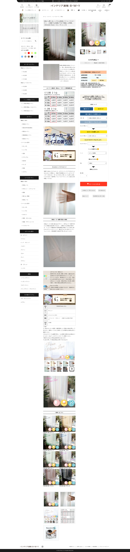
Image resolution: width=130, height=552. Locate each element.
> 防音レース (25, 199)
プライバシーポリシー (104, 546)
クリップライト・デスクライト (28, 288)
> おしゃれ (24, 146)
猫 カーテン (23, 46)
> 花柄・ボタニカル (27, 218)
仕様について (93, 104)
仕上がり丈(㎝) (83, 143)
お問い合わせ (79, 546)
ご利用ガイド (107, 11)
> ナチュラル (25, 157)
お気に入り (87, 63)
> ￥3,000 (24, 86)
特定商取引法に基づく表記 (99, 196)
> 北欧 (23, 153)
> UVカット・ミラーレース (28, 188)
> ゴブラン (24, 171)
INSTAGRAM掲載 (92, 11)
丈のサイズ (100, 108)
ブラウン (23, 260)
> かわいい (24, 214)
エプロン (23, 302)
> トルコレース (25, 225)
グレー (22, 257)
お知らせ (100, 11)
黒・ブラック (24, 264)
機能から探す (24, 120)
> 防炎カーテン (25, 124)
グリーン (23, 249)
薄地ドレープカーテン (26, 82)
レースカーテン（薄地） (58, 16)
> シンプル (24, 149)
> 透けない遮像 (25, 196)
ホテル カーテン (24, 48)
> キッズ (24, 164)
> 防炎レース (25, 185)
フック (81, 153)
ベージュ (23, 238)
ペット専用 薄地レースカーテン (29, 107)
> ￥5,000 (24, 71)
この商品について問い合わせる (88, 190)
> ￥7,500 (24, 79)
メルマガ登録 (87, 546)
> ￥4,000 (24, 90)
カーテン (49, 16)
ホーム (44, 16)
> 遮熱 (23, 192)
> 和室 (23, 168)
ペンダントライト (25, 281)
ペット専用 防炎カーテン (27, 110)
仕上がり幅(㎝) (83, 125)
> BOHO (24, 160)
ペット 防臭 (31, 48)
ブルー (22, 253)
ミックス (23, 268)
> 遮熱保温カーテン (27, 135)
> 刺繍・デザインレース (28, 221)
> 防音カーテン (25, 138)
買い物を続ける (102, 190)
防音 (32, 46)
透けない (28, 46)
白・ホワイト (24, 235)
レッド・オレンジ (25, 242)
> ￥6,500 (24, 75)
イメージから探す (25, 142)
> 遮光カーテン (25, 131)
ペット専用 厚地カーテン (27, 103)
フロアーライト (25, 285)
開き (81, 163)
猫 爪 (35, 48)
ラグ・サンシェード (26, 298)
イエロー (23, 246)
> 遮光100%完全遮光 (27, 127)
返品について (85, 196)
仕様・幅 (82, 118)
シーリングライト (25, 277)
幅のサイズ (86, 108)
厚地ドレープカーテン (26, 68)
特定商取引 (95, 546)
